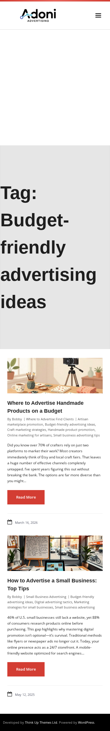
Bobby (17, 419)
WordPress (86, 722)
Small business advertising (75, 607)
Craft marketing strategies (26, 429)
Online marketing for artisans (29, 435)
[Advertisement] (55, 87)
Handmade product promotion (71, 429)
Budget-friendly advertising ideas (70, 424)
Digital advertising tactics (53, 602)
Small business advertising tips (76, 435)
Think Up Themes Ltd (41, 722)
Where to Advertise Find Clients (50, 419)
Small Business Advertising (46, 596)
